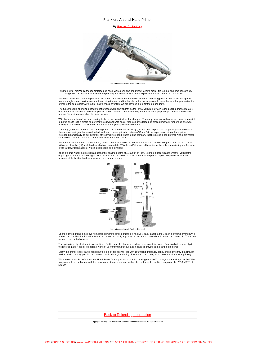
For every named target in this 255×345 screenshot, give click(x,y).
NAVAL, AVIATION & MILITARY (92, 342)
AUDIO (208, 342)
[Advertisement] (127, 331)
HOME (47, 342)
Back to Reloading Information (127, 315)
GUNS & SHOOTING (63, 342)
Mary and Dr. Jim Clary (129, 26)
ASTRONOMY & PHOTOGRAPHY (184, 342)
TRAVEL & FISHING (122, 342)
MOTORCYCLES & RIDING (149, 342)
